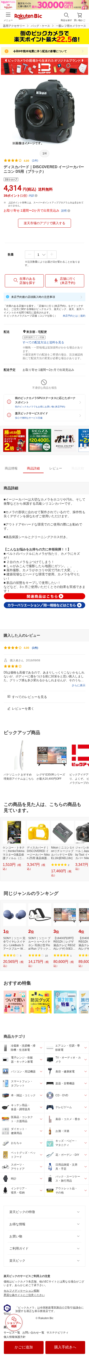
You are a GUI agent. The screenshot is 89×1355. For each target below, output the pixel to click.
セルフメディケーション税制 (21, 1290)
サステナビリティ (57, 1332)
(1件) (35, 160)
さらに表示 (78, 685)
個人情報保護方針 (15, 1337)
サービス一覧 (12, 1332)
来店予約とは (70, 315)
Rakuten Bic (28, 17)
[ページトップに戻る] (82, 1340)
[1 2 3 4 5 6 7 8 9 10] (40, 255)
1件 (35, 647)
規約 (82, 315)
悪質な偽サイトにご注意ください (24, 1295)
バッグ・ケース (40, 25)
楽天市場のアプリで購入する (44, 223)
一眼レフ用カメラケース (71, 25)
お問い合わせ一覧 (33, 1332)
